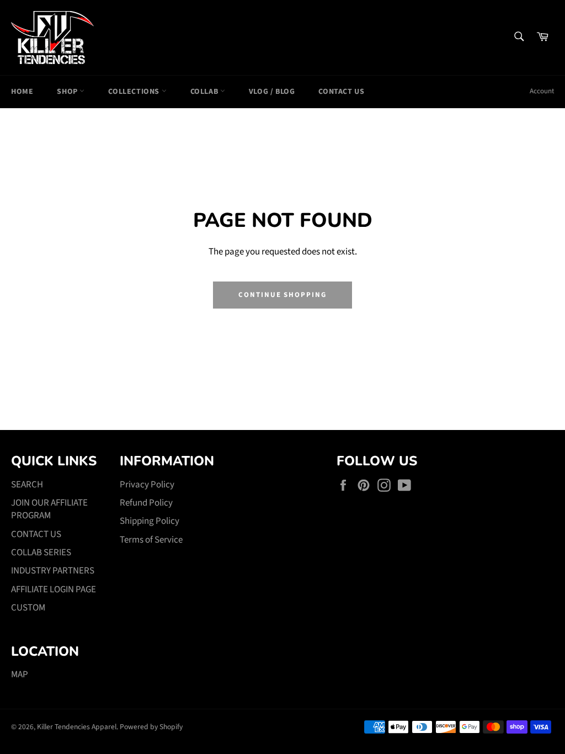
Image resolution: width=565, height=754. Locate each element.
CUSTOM (28, 607)
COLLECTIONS (134, 91)
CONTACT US (341, 91)
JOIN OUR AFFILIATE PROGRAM (49, 509)
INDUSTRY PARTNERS (52, 570)
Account (542, 91)
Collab (205, 91)
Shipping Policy (149, 521)
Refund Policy (146, 502)
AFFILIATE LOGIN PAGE (53, 589)
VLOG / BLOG (272, 91)
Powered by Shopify (151, 726)
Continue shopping (282, 295)
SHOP (68, 91)
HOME (22, 91)
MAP (19, 674)
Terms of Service (151, 539)
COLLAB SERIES (41, 552)
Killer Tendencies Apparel (76, 726)
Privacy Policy (147, 484)
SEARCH (27, 484)
